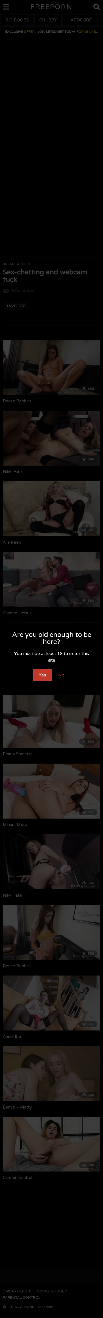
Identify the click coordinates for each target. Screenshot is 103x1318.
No (61, 675)
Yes (42, 675)
